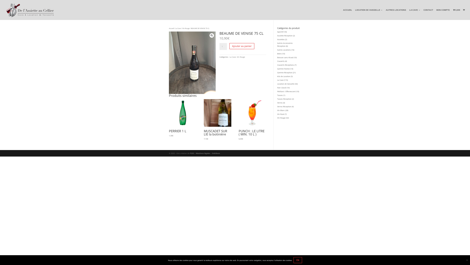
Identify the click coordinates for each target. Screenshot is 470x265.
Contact (428, 10)
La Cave (413, 10)
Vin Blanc (281, 110)
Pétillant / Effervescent (286, 91)
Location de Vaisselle (367, 10)
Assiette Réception (284, 35)
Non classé (281, 87)
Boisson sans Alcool (285, 57)
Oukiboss (216, 153)
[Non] (467, 260)
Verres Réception (284, 106)
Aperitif (280, 32)
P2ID (192, 153)
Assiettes (281, 39)
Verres (279, 103)
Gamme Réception (284, 72)
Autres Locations (396, 10)
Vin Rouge (186, 28)
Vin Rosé (280, 114)
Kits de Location (283, 76)
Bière (279, 54)
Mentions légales (203, 153)
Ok (297, 260)
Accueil (347, 10)
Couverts (280, 61)
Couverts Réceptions (285, 65)
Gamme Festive (283, 69)
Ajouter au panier (242, 46)
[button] (212, 35)
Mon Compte (443, 10)
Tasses (280, 95)
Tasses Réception (284, 99)
